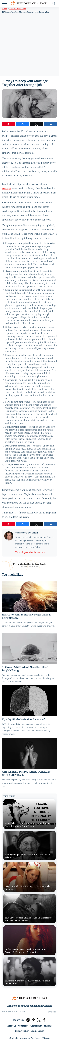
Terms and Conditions (41, 1026)
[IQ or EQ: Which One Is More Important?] (29, 700)
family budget (49, 243)
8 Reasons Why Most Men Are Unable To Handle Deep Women (27, 982)
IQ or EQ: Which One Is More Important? (23, 719)
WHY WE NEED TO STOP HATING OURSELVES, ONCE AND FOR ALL (26, 773)
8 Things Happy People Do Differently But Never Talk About (28, 856)
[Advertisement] (29, 45)
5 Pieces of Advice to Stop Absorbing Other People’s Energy (25, 669)
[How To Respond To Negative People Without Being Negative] (29, 596)
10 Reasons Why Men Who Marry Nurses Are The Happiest (27, 887)
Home (4, 9)
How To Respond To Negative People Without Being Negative (26, 616)
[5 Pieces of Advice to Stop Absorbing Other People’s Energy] (29, 648)
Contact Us (23, 1026)
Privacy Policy (22, 1031)
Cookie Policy (37, 1031)
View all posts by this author (30, 552)
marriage (6, 188)
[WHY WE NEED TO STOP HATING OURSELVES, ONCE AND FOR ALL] (29, 753)
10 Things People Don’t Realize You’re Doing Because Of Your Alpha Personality (26, 950)
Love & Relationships (17, 9)
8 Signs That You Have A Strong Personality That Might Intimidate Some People (28, 824)
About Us (12, 1026)
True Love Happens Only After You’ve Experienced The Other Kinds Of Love (28, 919)
